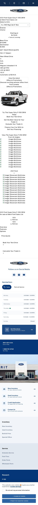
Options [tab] (3, 231)
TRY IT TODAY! (5, 53)
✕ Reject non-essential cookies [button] (19, 501)
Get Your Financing (14, 129)
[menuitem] (19, 430)
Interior (2, 30)
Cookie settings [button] (15, 486)
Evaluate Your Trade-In (14, 124)
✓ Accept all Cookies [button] (19, 496)
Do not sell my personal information (18, 490)
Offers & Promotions (14, 86)
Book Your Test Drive (14, 117)
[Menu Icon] (33, 3)
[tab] (14, 28)
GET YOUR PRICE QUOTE (9, 50)
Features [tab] (3, 229)
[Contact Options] (24, 3)
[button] (4, 3)
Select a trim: (5, 22)
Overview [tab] (3, 227)
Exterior (3, 28)
